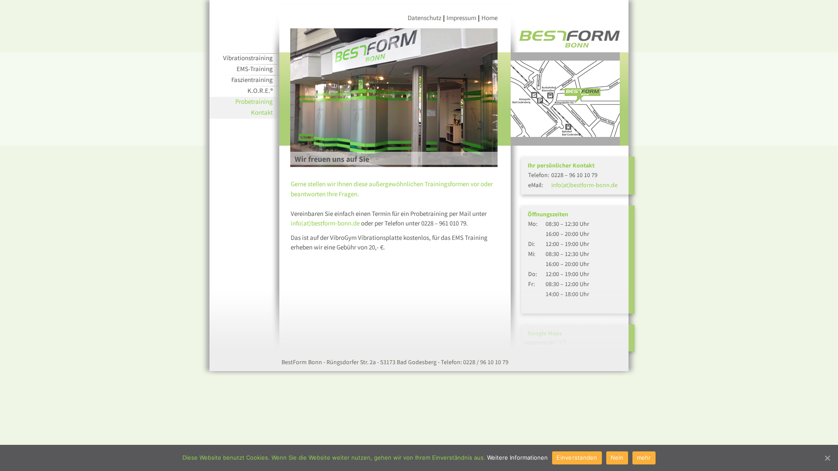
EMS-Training (255, 69)
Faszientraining (252, 79)
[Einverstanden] (827, 458)
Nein (617, 457)
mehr (644, 457)
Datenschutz (424, 18)
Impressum (461, 18)
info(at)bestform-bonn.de (325, 223)
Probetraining (254, 101)
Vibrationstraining (248, 58)
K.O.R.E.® (260, 90)
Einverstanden (576, 457)
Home (489, 18)
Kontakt (262, 112)
